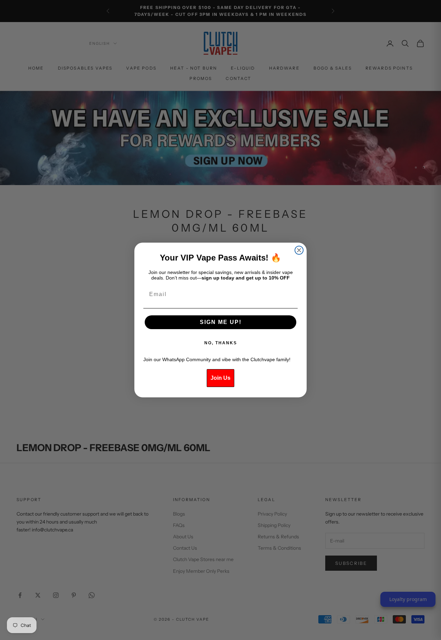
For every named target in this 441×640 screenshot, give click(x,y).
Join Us (220, 378)
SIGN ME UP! (221, 322)
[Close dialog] (299, 250)
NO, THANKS (220, 343)
